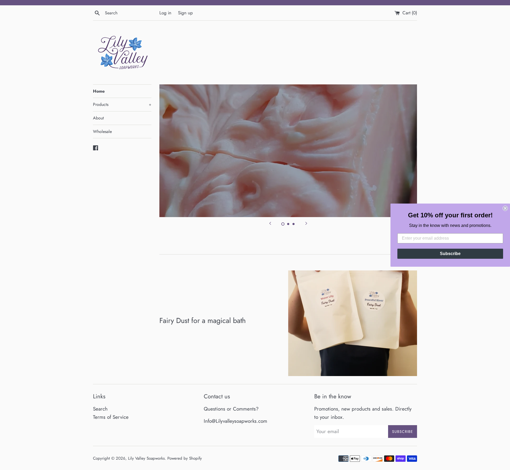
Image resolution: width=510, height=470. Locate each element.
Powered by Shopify (184, 458)
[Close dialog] (505, 208)
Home (99, 91)
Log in (165, 13)
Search (100, 408)
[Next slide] (306, 223)
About (98, 118)
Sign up (185, 13)
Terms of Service (111, 417)
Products (122, 104)
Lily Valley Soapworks (146, 458)
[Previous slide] (270, 223)
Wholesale (102, 131)
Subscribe (450, 253)
